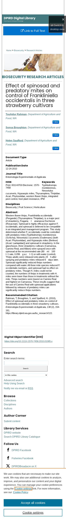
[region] (33, 494)
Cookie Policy (20, 492)
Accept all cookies (33, 502)
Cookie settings (23, 488)
